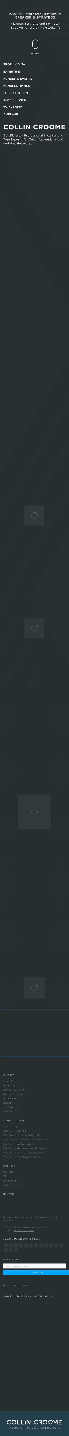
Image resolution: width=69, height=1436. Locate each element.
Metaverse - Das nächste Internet (25, 1139)
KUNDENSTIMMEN (16, 85)
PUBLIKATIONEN (15, 93)
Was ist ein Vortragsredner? (21, 1157)
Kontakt (8, 1172)
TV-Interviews (31, 751)
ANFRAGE (10, 114)
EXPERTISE (11, 71)
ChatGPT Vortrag (14, 1131)
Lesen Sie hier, (14, 606)
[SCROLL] (35, 44)
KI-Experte (10, 1111)
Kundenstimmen (13, 1094)
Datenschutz (11, 1185)
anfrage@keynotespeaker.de (29, 1227)
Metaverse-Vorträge (44, 747)
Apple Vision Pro (44, 771)
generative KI (20, 234)
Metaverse (52, 234)
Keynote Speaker (16, 230)
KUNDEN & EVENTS (17, 78)
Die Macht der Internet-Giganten (24, 1148)
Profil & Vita (11, 1081)
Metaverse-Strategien (34, 755)
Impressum (10, 1180)
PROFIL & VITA (14, 64)
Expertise (9, 1085)
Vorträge (10, 728)
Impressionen (12, 1098)
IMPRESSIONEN (14, 100)
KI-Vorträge (42, 925)
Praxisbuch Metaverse (27, 767)
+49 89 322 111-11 (24, 1230)
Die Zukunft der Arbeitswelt (21, 1135)
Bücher (8, 1102)
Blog (6, 1176)
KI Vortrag (10, 1126)
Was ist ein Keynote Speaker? (22, 1152)
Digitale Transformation (18, 1144)
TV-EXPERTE (12, 107)
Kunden (25, 580)
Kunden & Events (14, 1089)
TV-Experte (10, 1107)
